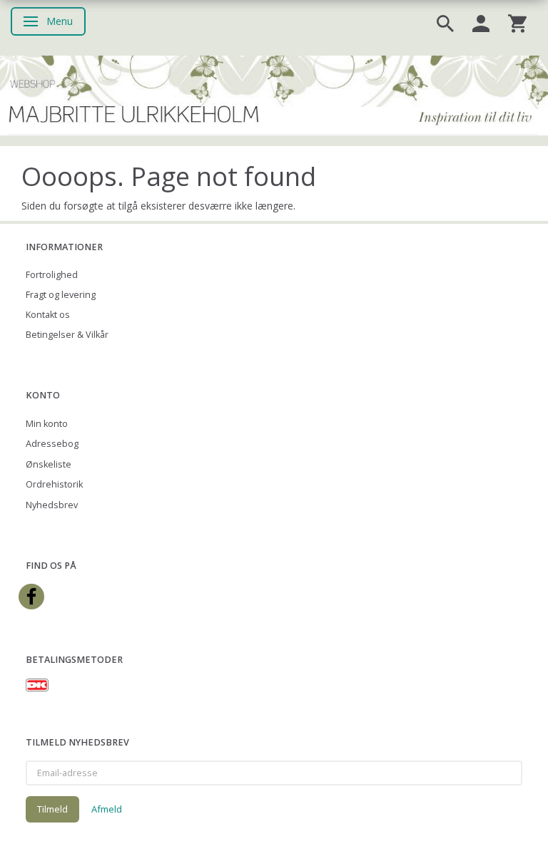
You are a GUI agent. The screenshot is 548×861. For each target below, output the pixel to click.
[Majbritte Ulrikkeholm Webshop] (274, 93)
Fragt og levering (61, 295)
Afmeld (106, 809)
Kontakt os (48, 315)
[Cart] (517, 22)
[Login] (481, 22)
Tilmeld (52, 809)
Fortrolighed (52, 275)
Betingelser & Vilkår (67, 335)
